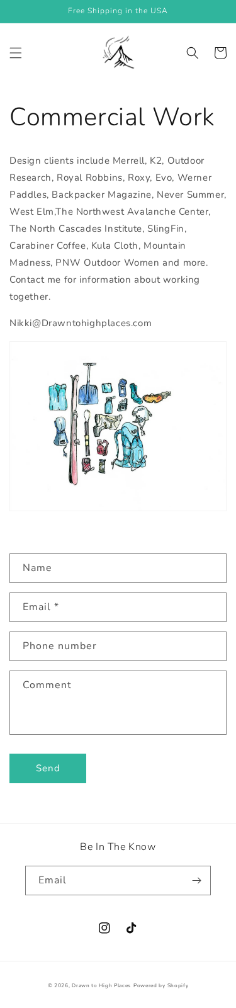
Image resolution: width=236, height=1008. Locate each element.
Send (48, 768)
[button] (16, 53)
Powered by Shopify (161, 985)
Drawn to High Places (101, 985)
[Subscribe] (196, 880)
